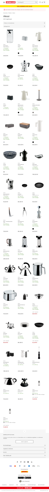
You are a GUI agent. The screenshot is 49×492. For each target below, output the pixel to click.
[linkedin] (31, 462)
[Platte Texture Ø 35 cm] (39, 184)
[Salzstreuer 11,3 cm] (24, 241)
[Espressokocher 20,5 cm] (10, 241)
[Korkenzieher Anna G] (39, 212)
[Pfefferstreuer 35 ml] (39, 381)
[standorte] (40, 2)
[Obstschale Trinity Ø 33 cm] (39, 155)
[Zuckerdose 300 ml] (10, 295)
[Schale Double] (39, 324)
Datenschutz (22, 484)
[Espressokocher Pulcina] (24, 155)
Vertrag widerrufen (43, 490)
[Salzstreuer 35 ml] (10, 409)
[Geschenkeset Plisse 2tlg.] (10, 353)
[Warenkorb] (45, 2)
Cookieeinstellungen (32, 484)
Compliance (4, 484)
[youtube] (28, 462)
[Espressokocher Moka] (24, 66)
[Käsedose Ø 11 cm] (10, 324)
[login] (42, 2)
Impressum (11, 484)
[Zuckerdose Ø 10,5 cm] (10, 269)
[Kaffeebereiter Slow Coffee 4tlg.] (24, 353)
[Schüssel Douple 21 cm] (24, 184)
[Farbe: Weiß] (4, 53)
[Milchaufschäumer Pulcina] (39, 353)
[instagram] (24, 462)
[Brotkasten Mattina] (24, 125)
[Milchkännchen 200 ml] (39, 269)
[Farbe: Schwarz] (18, 53)
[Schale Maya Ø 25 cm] (39, 295)
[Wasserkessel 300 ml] (24, 269)
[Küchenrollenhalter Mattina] (39, 95)
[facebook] (17, 462)
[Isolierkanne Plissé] (39, 125)
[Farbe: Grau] (33, 112)
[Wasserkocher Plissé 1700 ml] (24, 95)
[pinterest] (21, 462)
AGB (17, 484)
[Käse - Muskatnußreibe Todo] (10, 212)
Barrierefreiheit (41, 484)
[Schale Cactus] (10, 155)
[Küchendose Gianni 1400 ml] (10, 36)
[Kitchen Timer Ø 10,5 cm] (24, 381)
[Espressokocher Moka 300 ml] (10, 184)
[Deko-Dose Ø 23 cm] (24, 324)
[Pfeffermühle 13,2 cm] (39, 241)
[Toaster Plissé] (24, 36)
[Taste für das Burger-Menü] (4, 2)
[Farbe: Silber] (4, 172)
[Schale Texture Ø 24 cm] (10, 66)
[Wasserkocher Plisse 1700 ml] (39, 36)
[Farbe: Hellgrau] (4, 142)
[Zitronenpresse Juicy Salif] (24, 212)
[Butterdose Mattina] (10, 125)
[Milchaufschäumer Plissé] (24, 295)
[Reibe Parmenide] (39, 66)
